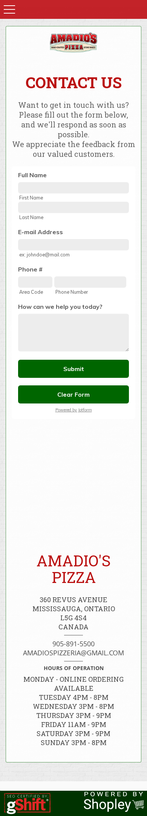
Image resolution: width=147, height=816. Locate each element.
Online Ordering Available (89, 684)
